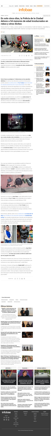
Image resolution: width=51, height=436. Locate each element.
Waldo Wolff (10, 301)
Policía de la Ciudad (23, 299)
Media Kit (35, 421)
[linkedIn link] (8, 420)
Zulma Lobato (23, 13)
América (16, 413)
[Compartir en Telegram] (29, 56)
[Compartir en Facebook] (22, 56)
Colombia (27, 5)
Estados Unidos (22, 5)
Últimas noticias (17, 301)
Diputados (37, 13)
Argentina (16, 5)
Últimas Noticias (15, 424)
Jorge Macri (3, 301)
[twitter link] (6, 417)
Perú (16, 421)
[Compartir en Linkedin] (26, 56)
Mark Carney (33, 13)
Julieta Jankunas (18, 13)
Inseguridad (12, 299)
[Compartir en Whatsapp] (20, 56)
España (31, 5)
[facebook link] (4, 417)
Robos (17, 299)
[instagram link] (8, 417)
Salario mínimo (28, 13)
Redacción (25, 413)
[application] (17, 123)
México (35, 5)
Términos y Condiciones (44, 413)
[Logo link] (25, 9)
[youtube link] (4, 420)
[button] (2, 5)
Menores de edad (4, 299)
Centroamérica (16, 422)
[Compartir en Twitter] (24, 56)
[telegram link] (6, 420)
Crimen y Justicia (4, 15)
